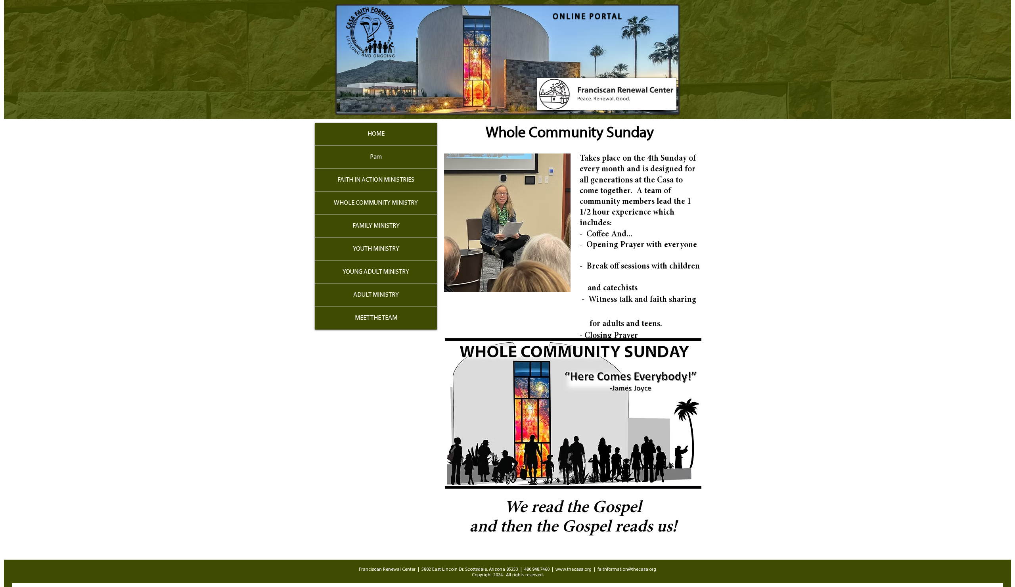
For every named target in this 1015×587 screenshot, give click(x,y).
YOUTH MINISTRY (376, 249)
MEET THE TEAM (376, 318)
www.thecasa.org (573, 569)
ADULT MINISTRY (376, 295)
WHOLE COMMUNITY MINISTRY (376, 203)
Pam (376, 157)
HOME (376, 134)
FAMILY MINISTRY (376, 226)
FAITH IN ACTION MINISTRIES (375, 180)
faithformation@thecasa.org (627, 569)
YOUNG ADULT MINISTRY (376, 272)
